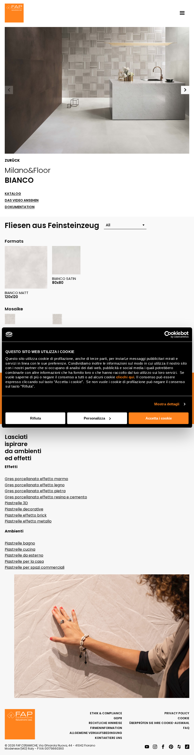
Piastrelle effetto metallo (28, 521)
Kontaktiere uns (108, 738)
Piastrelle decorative (24, 509)
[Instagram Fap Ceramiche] (155, 747)
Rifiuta (35, 418)
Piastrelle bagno (20, 543)
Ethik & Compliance (106, 713)
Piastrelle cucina (20, 549)
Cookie (183, 718)
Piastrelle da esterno (24, 555)
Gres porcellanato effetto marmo (36, 479)
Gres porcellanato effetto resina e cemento (46, 497)
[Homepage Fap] (14, 13)
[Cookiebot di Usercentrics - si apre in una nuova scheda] (168, 334)
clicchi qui (125, 377)
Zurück (12, 160)
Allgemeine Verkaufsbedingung (96, 733)
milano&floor (28, 170)
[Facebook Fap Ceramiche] (163, 747)
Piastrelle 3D (16, 503)
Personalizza (94, 418)
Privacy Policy (176, 713)
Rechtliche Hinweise (105, 723)
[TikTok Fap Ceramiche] (187, 747)
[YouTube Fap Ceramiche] (147, 747)
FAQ (186, 728)
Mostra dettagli (167, 404)
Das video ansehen (22, 200)
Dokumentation (20, 207)
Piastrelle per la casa (24, 561)
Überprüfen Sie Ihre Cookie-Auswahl (159, 723)
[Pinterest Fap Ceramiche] (171, 747)
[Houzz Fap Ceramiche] (179, 747)
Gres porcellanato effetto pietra (35, 491)
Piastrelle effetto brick (26, 515)
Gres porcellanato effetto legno (35, 485)
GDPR (118, 718)
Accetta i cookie (159, 418)
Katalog (13, 194)
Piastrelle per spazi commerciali (34, 567)
